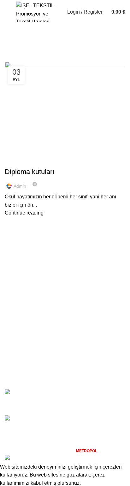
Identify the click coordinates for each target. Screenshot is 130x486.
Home (10, 58)
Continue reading (24, 212)
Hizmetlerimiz (20, 360)
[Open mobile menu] (7, 12)
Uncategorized (24, 161)
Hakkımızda (18, 348)
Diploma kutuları (29, 172)
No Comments (81, 402)
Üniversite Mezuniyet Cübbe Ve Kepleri (80, 392)
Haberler (14, 372)
